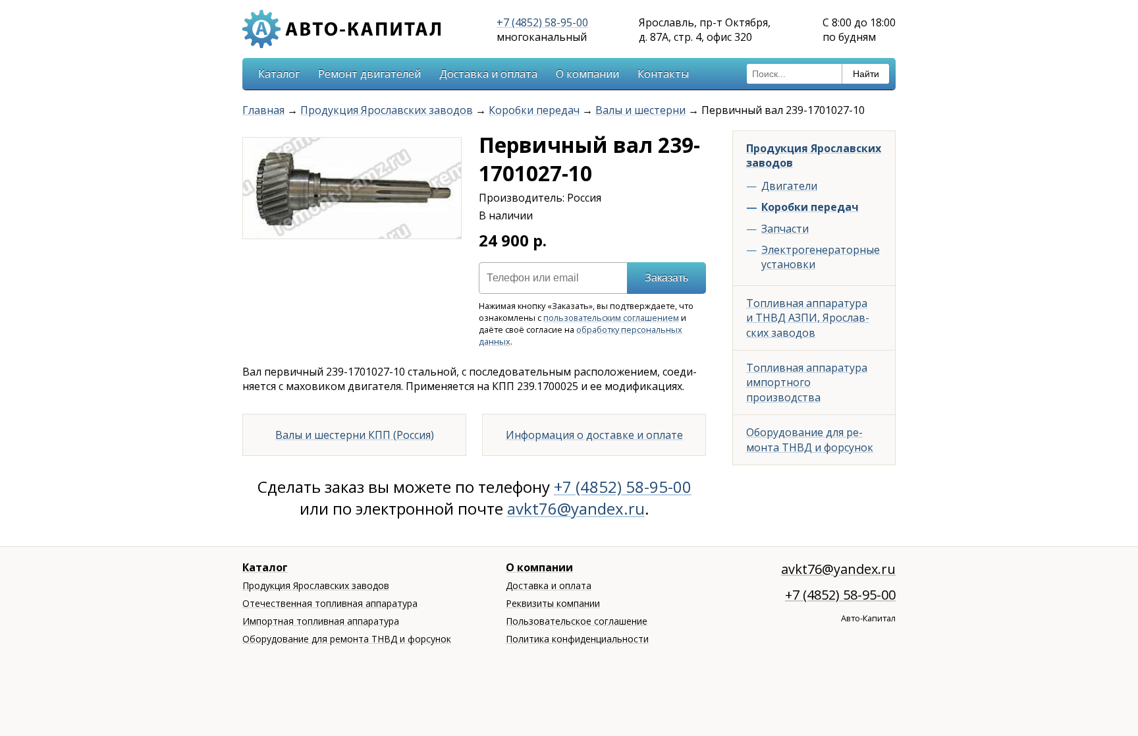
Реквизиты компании (553, 603)
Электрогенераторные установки (820, 256)
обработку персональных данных (580, 335)
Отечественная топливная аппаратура (330, 603)
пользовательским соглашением (611, 318)
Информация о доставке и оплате (594, 435)
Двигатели (789, 186)
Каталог (279, 74)
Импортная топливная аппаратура (320, 621)
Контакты (663, 74)
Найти (866, 74)
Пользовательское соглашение (576, 621)
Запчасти (785, 228)
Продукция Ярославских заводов (386, 110)
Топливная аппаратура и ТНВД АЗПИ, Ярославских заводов (807, 318)
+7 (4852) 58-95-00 (542, 22)
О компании (587, 74)
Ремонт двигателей (369, 74)
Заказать (666, 277)
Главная (263, 110)
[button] (449, 149)
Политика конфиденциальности (577, 639)
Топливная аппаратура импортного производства (806, 382)
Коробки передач (534, 110)
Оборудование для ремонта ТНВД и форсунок (809, 439)
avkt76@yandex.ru (576, 508)
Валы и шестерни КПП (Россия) (354, 435)
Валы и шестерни (640, 110)
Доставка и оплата (488, 74)
